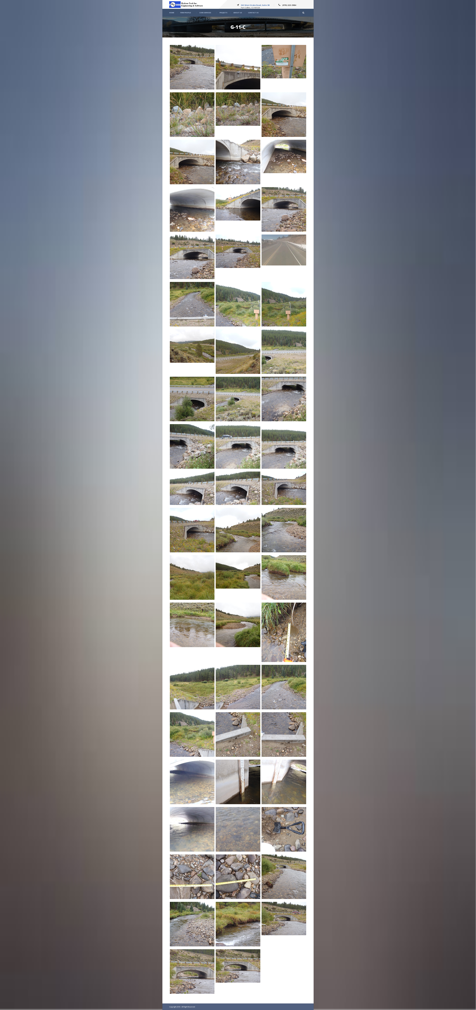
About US (237, 12)
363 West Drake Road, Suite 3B (255, 5)
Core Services (205, 12)
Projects (223, 12)
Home (171, 12)
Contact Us (253, 12)
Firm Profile (185, 12)
